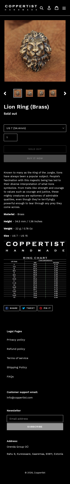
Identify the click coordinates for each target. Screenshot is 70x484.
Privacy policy (16, 339)
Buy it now (35, 158)
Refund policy (16, 348)
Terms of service (17, 358)
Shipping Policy (17, 367)
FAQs (10, 376)
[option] (18, 93)
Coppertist (39, 472)
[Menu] (64, 8)
